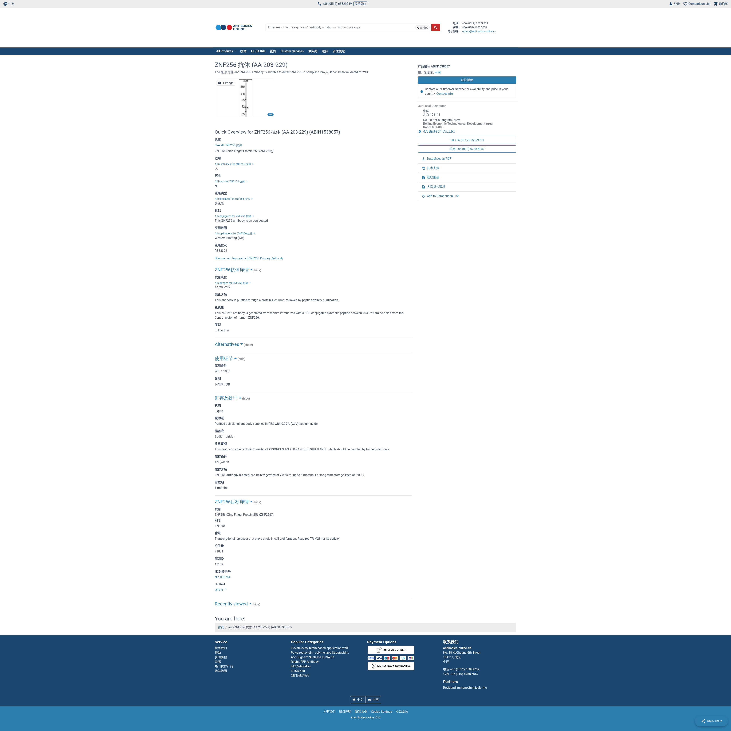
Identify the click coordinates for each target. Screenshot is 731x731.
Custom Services (292, 51)
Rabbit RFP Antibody (305, 662)
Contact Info (444, 93)
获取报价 (467, 80)
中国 (438, 72)
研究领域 (339, 51)
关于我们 (329, 711)
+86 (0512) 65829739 (337, 4)
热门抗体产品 (224, 666)
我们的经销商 (300, 675)
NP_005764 (222, 577)
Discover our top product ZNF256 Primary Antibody (249, 258)
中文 (11, 4)
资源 (218, 662)
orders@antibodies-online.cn (479, 31)
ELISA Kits (258, 51)
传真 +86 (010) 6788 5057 (467, 149)
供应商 (312, 51)
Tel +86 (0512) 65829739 (467, 140)
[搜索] (435, 27)
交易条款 (402, 711)
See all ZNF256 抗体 (228, 145)
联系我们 (360, 3)
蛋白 (273, 51)
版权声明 (345, 711)
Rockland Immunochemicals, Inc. (465, 687)
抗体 (243, 51)
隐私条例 (361, 711)
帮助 (218, 652)
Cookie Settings (381, 711)
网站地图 (221, 671)
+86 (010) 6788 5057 (464, 674)
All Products (225, 51)
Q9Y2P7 (220, 590)
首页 (221, 627)
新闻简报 (221, 657)
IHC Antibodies (301, 666)
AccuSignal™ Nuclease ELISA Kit (312, 657)
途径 (325, 51)
